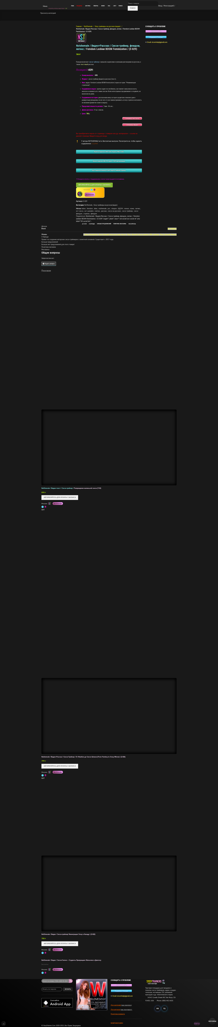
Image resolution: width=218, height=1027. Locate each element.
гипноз (126, 208)
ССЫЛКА (95, 143)
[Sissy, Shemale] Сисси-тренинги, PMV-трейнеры (143, 234)
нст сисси (79, 211)
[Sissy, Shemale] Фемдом (168, 234)
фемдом (94, 214)
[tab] (84, 224)
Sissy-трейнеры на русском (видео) (108, 26)
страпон (86, 214)
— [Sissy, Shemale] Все (90, 234)
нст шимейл (88, 211)
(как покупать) (126, 1005)
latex (95, 208)
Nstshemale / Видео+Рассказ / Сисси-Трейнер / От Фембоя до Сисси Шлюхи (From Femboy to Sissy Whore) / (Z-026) (83, 757)
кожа (132, 208)
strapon (114, 208)
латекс (137, 208)
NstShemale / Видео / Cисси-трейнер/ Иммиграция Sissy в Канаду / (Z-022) (68, 934)
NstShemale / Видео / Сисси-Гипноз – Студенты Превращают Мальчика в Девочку (71, 960)
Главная (79, 26)
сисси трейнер (127, 211)
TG (164, 1008)
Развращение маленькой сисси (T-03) (71, 488)
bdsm (84, 208)
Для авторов (115, 1009)
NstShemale (88, 26)
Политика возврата (118, 1014)
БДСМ (120, 208)
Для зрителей (116, 1005)
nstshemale (102, 208)
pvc (109, 208)
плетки (97, 211)
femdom (90, 208)
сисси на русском (114, 211)
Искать (68, 989)
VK (157, 1008)
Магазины (212, 1021)
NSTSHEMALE (172, 229)
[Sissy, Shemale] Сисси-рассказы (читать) (112, 234)
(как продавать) (126, 1009)
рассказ (104, 211)
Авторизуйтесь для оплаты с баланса (94, 185)
